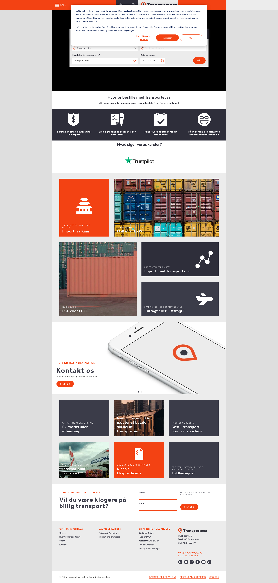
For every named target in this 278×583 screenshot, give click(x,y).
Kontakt (63, 545)
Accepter (167, 38)
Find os (65, 384)
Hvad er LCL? (145, 537)
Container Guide (146, 533)
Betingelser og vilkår (163, 577)
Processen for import (108, 533)
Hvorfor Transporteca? (70, 537)
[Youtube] (203, 562)
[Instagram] (192, 562)
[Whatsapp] (180, 562)
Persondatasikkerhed (193, 577)
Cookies (214, 577)
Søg (199, 60)
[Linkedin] (209, 562)
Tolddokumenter (146, 545)
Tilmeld (189, 507)
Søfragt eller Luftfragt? (149, 549)
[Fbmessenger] (186, 562)
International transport (109, 537)
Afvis (191, 38)
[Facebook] (197, 562)
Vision (62, 541)
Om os (62, 533)
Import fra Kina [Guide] (149, 541)
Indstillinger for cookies (143, 38)
